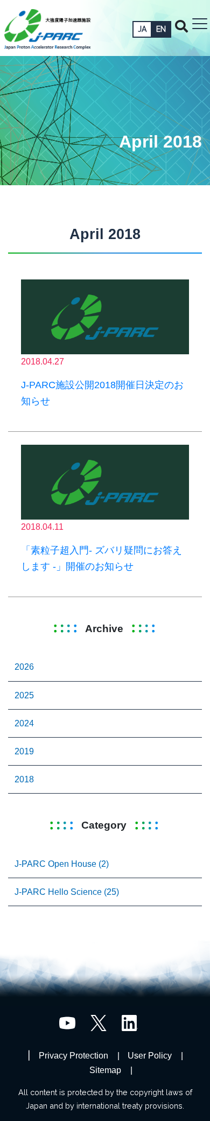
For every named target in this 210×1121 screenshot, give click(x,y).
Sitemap (105, 1070)
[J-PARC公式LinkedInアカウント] (130, 1022)
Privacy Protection (73, 1055)
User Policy (150, 1055)
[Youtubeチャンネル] (67, 1022)
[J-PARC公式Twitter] (98, 1022)
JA (142, 29)
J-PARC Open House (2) (62, 863)
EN (161, 29)
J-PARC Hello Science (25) (67, 891)
